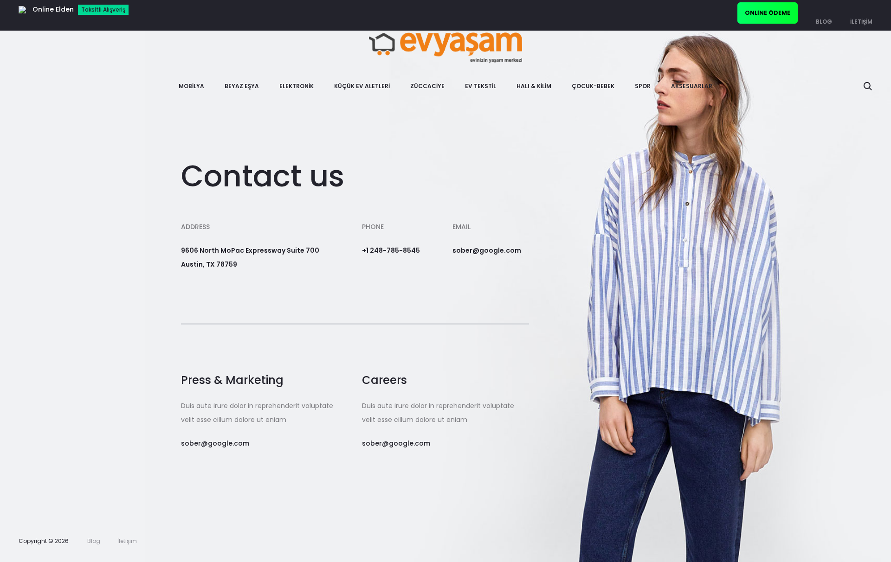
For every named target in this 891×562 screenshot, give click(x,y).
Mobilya (191, 86)
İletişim (127, 541)
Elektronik (296, 86)
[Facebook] (808, 541)
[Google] (869, 541)
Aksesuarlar (691, 86)
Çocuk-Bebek (593, 86)
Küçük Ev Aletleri (362, 86)
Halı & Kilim (534, 86)
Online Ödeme (767, 13)
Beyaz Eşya (242, 86)
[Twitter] (788, 541)
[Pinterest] (849, 541)
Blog (93, 541)
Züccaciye (427, 86)
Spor (643, 86)
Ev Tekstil (480, 86)
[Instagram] (829, 541)
